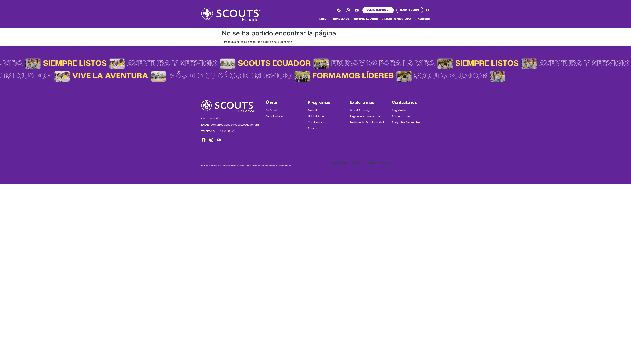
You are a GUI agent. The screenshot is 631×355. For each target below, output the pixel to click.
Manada (313, 110)
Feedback (386, 163)
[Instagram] (347, 10)
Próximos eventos (365, 19)
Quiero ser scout (378, 10)
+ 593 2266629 (225, 131)
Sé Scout (271, 110)
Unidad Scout (316, 116)
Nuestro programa (397, 19)
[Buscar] (428, 10)
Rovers (312, 128)
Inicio (323, 19)
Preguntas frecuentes (406, 122)
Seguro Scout (409, 10)
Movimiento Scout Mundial (367, 122)
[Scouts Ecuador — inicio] (231, 14)
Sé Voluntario (274, 116)
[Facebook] (339, 10)
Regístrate (399, 110)
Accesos (424, 19)
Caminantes (316, 122)
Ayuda (371, 163)
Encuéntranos (401, 116)
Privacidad (340, 163)
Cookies (356, 163)
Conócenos (341, 19)
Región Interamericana (365, 116)
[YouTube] (356, 10)
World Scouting (360, 110)
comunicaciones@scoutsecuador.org (235, 125)
